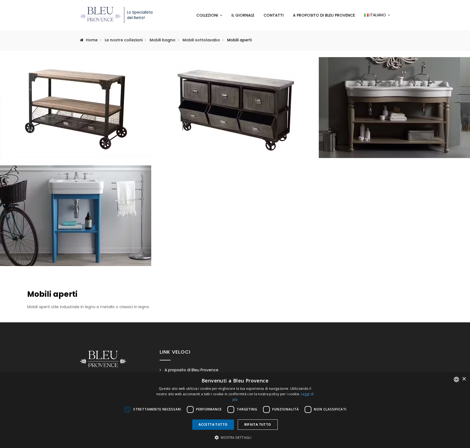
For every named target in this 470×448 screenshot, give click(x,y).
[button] (235, 437)
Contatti (274, 15)
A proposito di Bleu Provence (324, 15)
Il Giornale (242, 15)
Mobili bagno (162, 40)
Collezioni (207, 15)
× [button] (464, 379)
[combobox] (456, 379)
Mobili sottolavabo (201, 40)
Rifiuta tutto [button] (257, 424)
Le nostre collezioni (124, 40)
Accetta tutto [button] (213, 424)
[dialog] (235, 410)
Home (92, 40)
